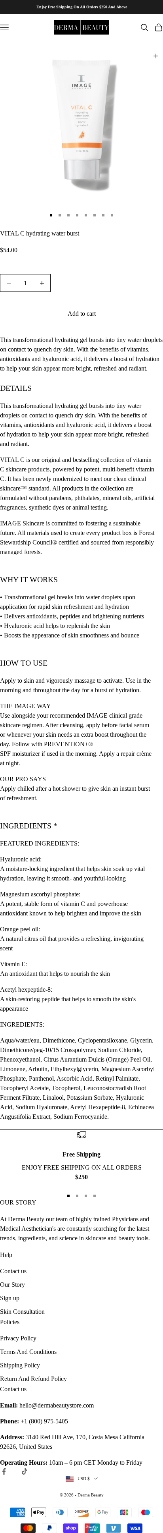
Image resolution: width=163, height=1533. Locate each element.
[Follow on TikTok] (24, 1471)
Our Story (12, 1284)
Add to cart (82, 313)
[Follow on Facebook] (4, 1471)
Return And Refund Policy (33, 1378)
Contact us (13, 1271)
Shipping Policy (20, 1365)
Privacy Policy (18, 1338)
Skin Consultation (22, 1311)
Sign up (9, 1298)
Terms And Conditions (28, 1351)
